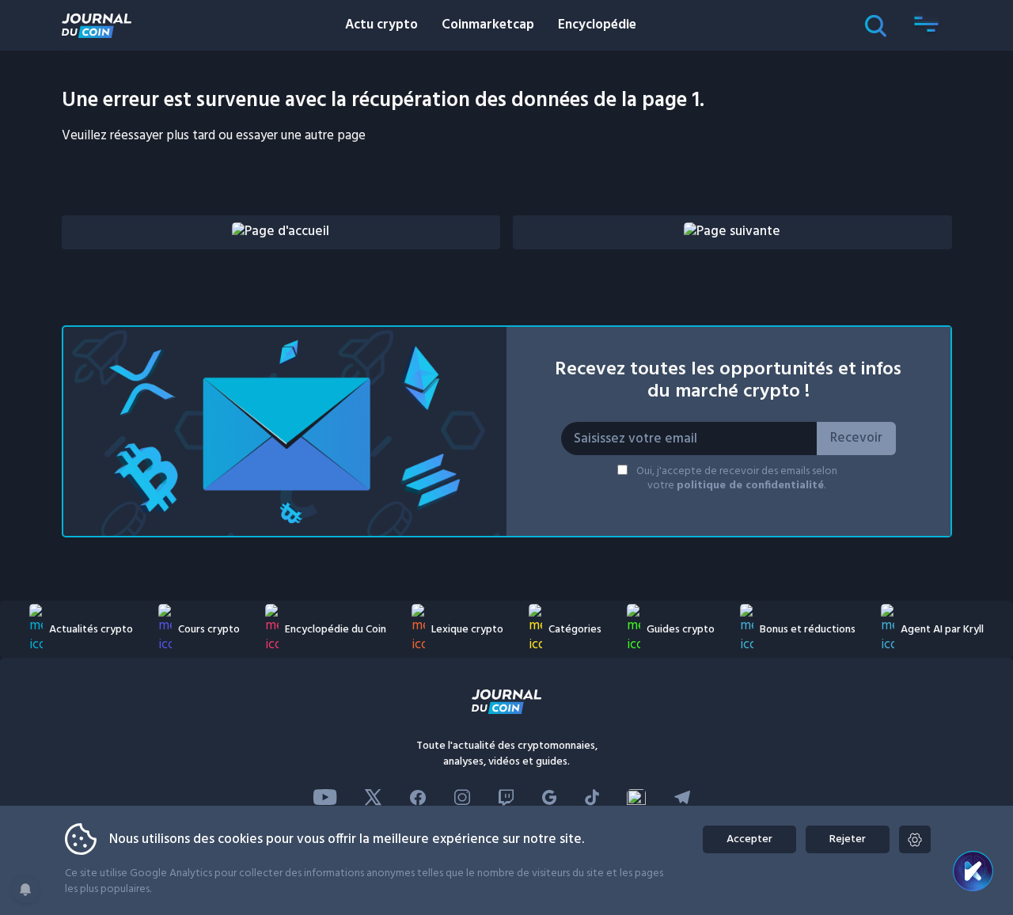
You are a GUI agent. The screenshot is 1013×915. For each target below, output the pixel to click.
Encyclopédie (597, 25)
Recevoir (856, 438)
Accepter (749, 839)
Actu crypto (381, 25)
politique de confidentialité (750, 485)
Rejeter (847, 839)
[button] (926, 25)
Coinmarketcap (488, 25)
